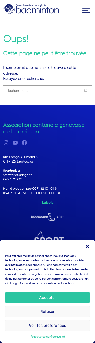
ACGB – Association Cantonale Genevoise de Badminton (31, 9)
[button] (87, 245)
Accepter (47, 297)
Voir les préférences (47, 325)
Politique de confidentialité (47, 336)
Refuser (47, 311)
